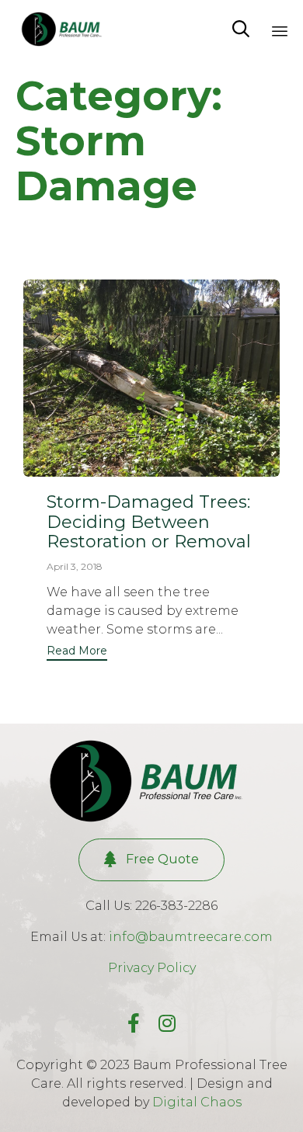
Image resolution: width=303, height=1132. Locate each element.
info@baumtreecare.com (191, 936)
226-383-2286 (176, 905)
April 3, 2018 (75, 566)
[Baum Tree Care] (64, 29)
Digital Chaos (197, 1102)
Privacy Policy (152, 967)
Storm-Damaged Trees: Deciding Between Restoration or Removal (149, 522)
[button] (77, 652)
